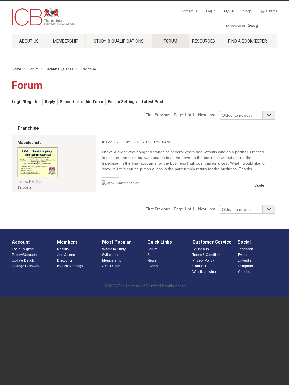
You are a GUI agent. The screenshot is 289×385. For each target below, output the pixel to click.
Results (63, 249)
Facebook (245, 249)
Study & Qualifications (119, 41)
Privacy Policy (203, 260)
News (151, 260)
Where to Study (114, 249)
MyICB (229, 11)
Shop (247, 11)
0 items (271, 11)
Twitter (243, 255)
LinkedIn (244, 260)
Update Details (23, 260)
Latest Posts (154, 101)
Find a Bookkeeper (247, 41)
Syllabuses (110, 255)
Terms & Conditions (207, 255)
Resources (203, 41)
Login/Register (26, 101)
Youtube (244, 272)
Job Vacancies (68, 255)
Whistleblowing (204, 272)
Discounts (64, 260)
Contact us (189, 11)
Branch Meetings (70, 266)
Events (152, 266)
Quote (259, 185)
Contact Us (200, 266)
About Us (29, 41)
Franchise (88, 69)
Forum (170, 41)
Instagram (245, 266)
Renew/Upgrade (24, 255)
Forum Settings (122, 101)
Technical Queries (59, 69)
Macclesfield (29, 142)
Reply (50, 101)
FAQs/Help (200, 249)
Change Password (26, 266)
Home (16, 69)
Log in (211, 11)
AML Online (111, 266)
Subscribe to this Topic (81, 101)
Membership (65, 41)
